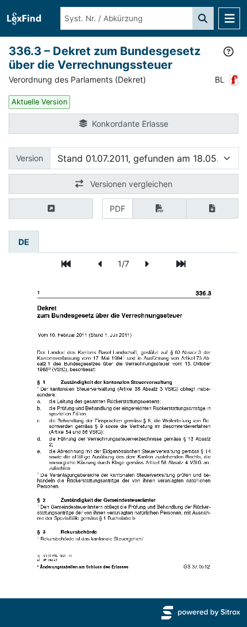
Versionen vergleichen (130, 184)
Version (29, 158)
